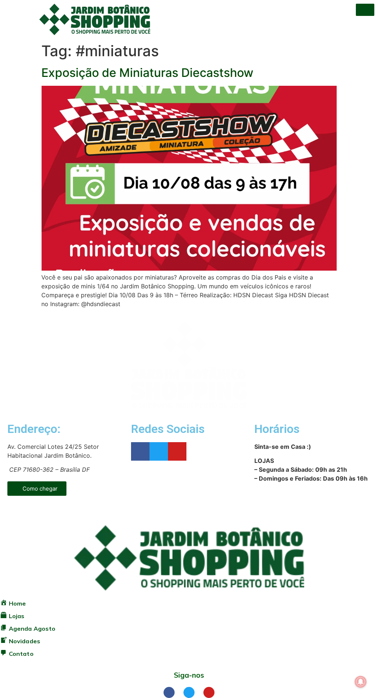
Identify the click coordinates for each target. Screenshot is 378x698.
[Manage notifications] (361, 682)
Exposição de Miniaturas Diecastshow (147, 72)
